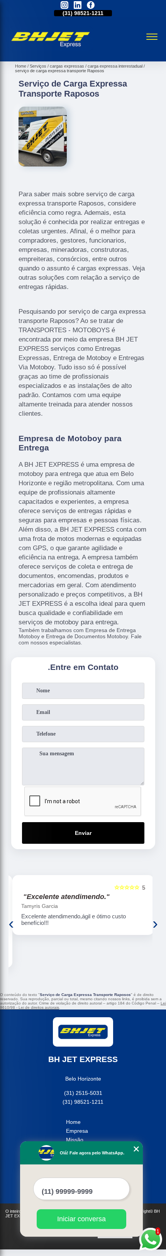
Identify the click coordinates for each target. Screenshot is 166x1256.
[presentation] (11, 923)
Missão (74, 1140)
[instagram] (64, 5)
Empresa (77, 1131)
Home (73, 1122)
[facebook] (91, 5)
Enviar (83, 833)
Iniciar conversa (81, 1219)
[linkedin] (77, 5)
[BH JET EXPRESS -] (50, 53)
